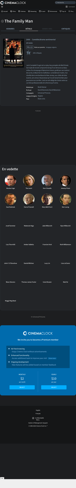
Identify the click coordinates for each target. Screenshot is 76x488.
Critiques (65, 29)
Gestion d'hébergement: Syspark (38, 423)
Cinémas (23, 11)
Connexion (71, 7)
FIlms (14, 11)
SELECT (22, 387)
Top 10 (64, 11)
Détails (29, 29)
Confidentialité (39, 418)
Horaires (10, 29)
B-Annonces (53, 11)
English (38, 410)
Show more (52, 358)
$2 (22, 381)
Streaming (33, 11)
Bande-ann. (47, 29)
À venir (43, 11)
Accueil (5, 11)
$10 (54, 381)
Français (38, 413)
